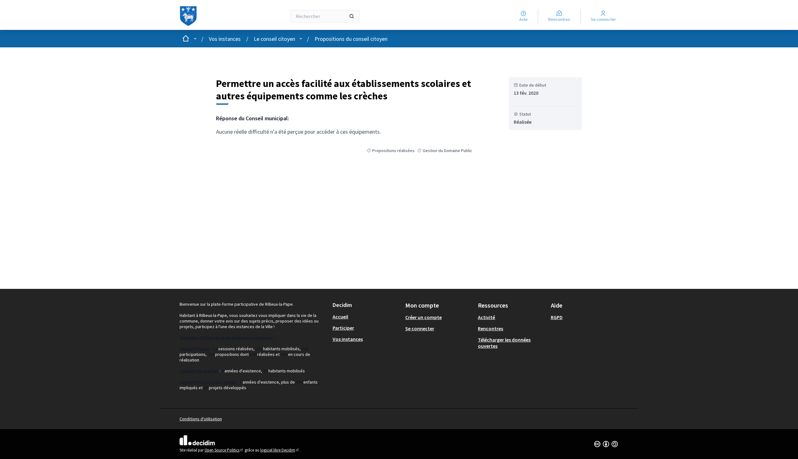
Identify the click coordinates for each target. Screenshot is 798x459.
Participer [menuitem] (343, 328)
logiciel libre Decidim (280, 450)
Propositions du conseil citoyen (351, 38)
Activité (486, 317)
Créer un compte (423, 317)
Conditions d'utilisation (201, 419)
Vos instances (225, 38)
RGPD (557, 317)
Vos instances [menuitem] (348, 339)
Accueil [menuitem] (340, 316)
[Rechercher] (352, 16)
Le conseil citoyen (274, 38)
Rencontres (490, 328)
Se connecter (419, 328)
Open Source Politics (224, 450)
